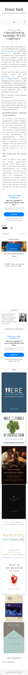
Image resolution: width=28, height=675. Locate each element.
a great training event (14, 50)
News (18, 30)
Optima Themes (18, 672)
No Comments (22, 234)
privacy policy (10, 220)
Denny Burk (14, 9)
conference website (12, 78)
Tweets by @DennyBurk (8, 662)
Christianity (12, 30)
